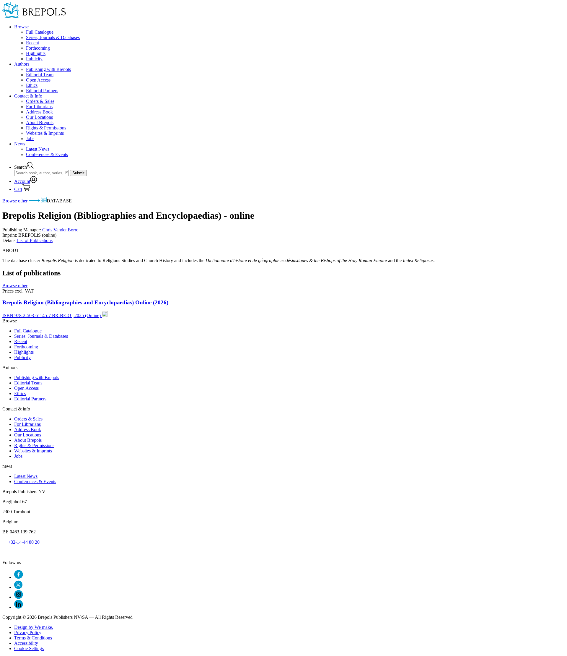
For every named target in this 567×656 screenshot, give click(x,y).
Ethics (32, 85)
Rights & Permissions (46, 127)
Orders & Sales (40, 101)
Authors (21, 63)
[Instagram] (18, 597)
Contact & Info (28, 95)
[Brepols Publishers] (34, 16)
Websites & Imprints (45, 133)
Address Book (39, 111)
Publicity (34, 58)
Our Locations (39, 117)
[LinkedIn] (18, 607)
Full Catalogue (39, 32)
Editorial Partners (42, 90)
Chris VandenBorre (60, 229)
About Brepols (39, 122)
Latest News (37, 149)
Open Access (38, 79)
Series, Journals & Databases (53, 37)
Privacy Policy (27, 632)
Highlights (35, 53)
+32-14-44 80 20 (24, 542)
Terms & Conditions (33, 637)
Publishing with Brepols (48, 69)
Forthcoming (38, 48)
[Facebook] (18, 577)
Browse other (15, 200)
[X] (18, 587)
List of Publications (35, 240)
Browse (21, 26)
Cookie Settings (29, 648)
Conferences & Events (47, 154)
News (19, 143)
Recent (32, 42)
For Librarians (39, 106)
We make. (33, 627)
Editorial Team (39, 74)
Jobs (30, 138)
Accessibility (26, 643)
